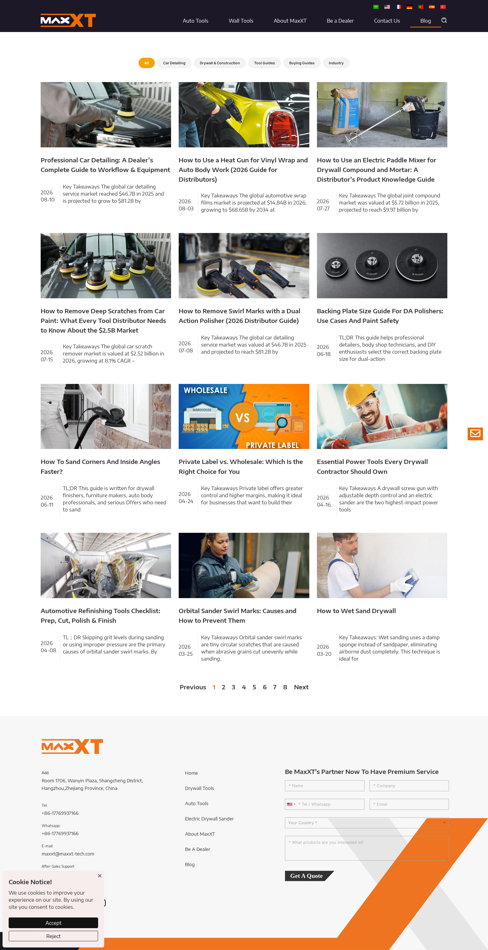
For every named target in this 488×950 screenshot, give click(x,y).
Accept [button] (53, 923)
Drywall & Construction (220, 63)
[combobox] (291, 804)
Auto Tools (195, 20)
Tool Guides (264, 63)
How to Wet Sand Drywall (356, 610)
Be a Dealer (340, 20)
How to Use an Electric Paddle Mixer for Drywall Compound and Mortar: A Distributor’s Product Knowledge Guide (376, 169)
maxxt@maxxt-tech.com (68, 853)
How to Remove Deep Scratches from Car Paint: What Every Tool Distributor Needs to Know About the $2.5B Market (103, 320)
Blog (425, 20)
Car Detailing (174, 63)
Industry (336, 63)
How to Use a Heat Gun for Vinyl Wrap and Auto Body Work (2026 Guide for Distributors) (243, 169)
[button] (444, 20)
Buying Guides (302, 63)
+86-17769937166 (60, 813)
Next (301, 687)
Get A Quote (306, 876)
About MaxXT (290, 20)
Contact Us (387, 20)
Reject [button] (53, 936)
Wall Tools (241, 20)
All (146, 63)
